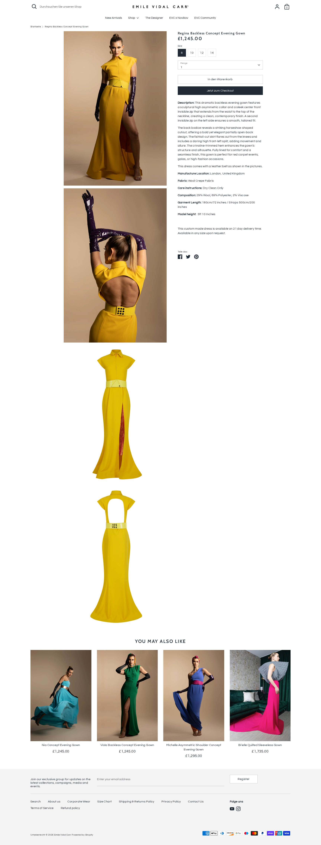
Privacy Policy (171, 801)
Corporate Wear (78, 801)
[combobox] (220, 65)
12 (202, 52)
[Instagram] (238, 809)
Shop (132, 17)
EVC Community (205, 17)
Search (35, 801)
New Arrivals (113, 17)
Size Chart (104, 801)
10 (192, 52)
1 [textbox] (181, 67)
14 (212, 52)
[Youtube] (232, 809)
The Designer (154, 17)
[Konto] (277, 5)
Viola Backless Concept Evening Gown (127, 745)
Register (243, 779)
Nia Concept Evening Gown (61, 745)
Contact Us (196, 801)
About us (54, 801)
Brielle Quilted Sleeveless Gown (260, 745)
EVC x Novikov (178, 17)
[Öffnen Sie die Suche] (34, 6)
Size (180, 46)
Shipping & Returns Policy (136, 801)
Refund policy (70, 808)
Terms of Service (42, 808)
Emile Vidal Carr (62, 835)
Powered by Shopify (82, 835)
